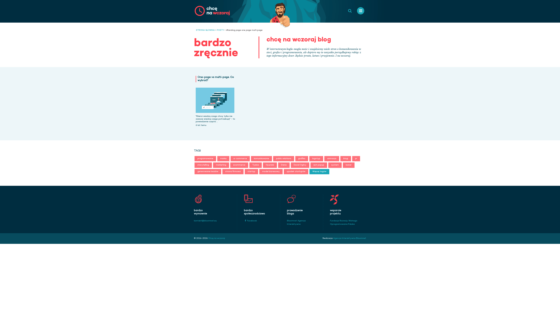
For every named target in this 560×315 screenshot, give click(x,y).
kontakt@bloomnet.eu (205, 221)
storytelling (203, 165)
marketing (221, 165)
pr (356, 158)
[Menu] (361, 11)
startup (251, 171)
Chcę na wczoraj (216, 238)
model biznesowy (271, 171)
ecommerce (239, 165)
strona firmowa (233, 171)
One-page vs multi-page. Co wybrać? (216, 79)
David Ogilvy (300, 165)
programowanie (205, 158)
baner (349, 165)
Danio (284, 165)
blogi (345, 158)
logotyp (316, 158)
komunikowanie (261, 158)
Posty (220, 30)
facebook (252, 221)
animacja (331, 158)
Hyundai (270, 165)
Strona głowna (205, 30)
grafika (301, 158)
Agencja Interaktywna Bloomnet (349, 238)
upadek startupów (296, 171)
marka (223, 158)
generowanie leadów (207, 171)
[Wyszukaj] (350, 11)
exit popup (318, 165)
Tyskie (255, 165)
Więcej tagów (319, 171)
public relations (283, 158)
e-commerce (240, 158)
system (335, 165)
